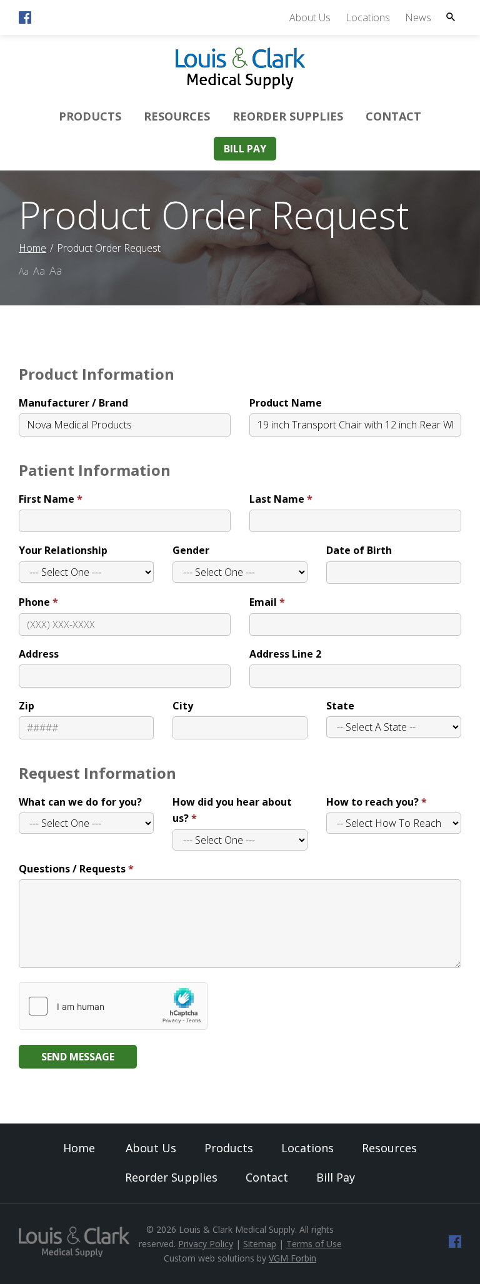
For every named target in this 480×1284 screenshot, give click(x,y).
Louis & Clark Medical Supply (237, 1229)
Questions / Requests (72, 869)
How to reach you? (372, 802)
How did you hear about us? (232, 810)
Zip (26, 706)
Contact (393, 116)
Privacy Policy (205, 1244)
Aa (24, 271)
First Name (46, 499)
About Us (310, 17)
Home (32, 248)
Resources (177, 116)
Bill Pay (245, 149)
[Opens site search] (450, 16)
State (340, 706)
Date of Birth (359, 550)
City (182, 706)
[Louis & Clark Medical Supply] (240, 87)
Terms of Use (314, 1244)
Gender (190, 550)
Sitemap (259, 1244)
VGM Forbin (292, 1258)
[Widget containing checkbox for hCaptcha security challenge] (113, 1006)
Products (90, 116)
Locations (368, 17)
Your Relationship (63, 550)
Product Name (285, 403)
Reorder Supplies (287, 116)
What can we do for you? (80, 802)
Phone (34, 602)
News (418, 17)
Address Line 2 (285, 654)
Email (263, 602)
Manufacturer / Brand (73, 403)
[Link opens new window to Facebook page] (25, 20)
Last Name (276, 499)
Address (39, 654)
